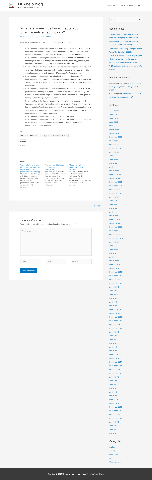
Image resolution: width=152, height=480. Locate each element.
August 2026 (114, 111)
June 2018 (113, 339)
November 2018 (115, 321)
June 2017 (113, 384)
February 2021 (115, 220)
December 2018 (115, 317)
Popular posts (111, 5)
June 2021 (113, 205)
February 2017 (115, 399)
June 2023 (113, 122)
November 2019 (115, 276)
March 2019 (114, 306)
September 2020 (116, 238)
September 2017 (115, 373)
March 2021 (114, 216)
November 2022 (115, 141)
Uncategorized (115, 462)
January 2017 (114, 403)
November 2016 (115, 411)
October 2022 (114, 145)
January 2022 (114, 178)
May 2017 (113, 388)
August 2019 (114, 287)
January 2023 (114, 133)
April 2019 (113, 302)
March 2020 (114, 261)
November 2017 (115, 366)
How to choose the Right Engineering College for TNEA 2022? (125, 86)
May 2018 (113, 343)
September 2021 (115, 193)
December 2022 (115, 137)
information (113, 454)
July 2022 (113, 156)
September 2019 (115, 283)
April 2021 (113, 212)
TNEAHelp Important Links (130, 5)
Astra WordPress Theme (95, 474)
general (39, 36)
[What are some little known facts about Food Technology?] (57, 175)
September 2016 (115, 418)
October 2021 (114, 190)
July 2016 (113, 426)
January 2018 (114, 358)
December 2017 (115, 362)
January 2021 (114, 223)
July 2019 (113, 291)
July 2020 (113, 246)
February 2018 (115, 354)
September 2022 (116, 148)
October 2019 (114, 279)
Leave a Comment (27, 36)
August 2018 (114, 332)
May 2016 (113, 433)
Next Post (97, 206)
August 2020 (114, 242)
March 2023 (114, 130)
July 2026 (113, 115)
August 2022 (114, 152)
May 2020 (113, 253)
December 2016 (115, 407)
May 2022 (113, 163)
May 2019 (113, 298)
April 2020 (113, 257)
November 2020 (115, 231)
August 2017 (114, 377)
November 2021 (115, 186)
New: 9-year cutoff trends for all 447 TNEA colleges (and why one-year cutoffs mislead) (125, 66)
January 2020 (114, 268)
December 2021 (115, 182)
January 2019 (114, 313)
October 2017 (114, 369)
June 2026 (113, 118)
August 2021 (114, 197)
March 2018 (114, 351)
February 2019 (115, 309)
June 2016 (113, 429)
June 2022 (113, 160)
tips (110, 458)
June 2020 (113, 249)
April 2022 (113, 167)
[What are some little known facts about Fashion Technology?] (81, 175)
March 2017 (114, 396)
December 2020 (115, 227)
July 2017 (113, 381)
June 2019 (113, 294)
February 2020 (115, 264)
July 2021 (113, 201)
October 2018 (114, 324)
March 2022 (114, 171)
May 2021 (113, 208)
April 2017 (113, 392)
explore (112, 447)
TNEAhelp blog (29, 4)
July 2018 (113, 336)
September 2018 (115, 328)
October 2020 (114, 235)
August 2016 (114, 422)
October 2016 (114, 414)
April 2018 (113, 347)
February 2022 (115, 175)
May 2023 (113, 126)
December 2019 (115, 272)
